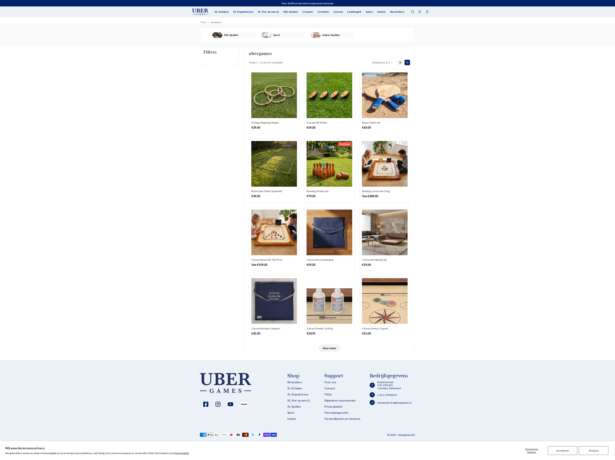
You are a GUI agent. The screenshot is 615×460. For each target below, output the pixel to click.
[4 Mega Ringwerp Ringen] (274, 95)
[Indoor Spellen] (316, 35)
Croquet (307, 11)
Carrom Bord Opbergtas (320, 259)
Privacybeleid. (181, 453)
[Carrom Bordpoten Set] (385, 232)
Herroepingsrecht (336, 412)
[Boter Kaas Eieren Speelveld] (274, 164)
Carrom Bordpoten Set (374, 259)
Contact (329, 388)
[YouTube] (230, 404)
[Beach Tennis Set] (385, 95)
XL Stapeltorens (243, 11)
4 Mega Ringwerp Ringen (265, 122)
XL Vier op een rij (268, 11)
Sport (369, 11)
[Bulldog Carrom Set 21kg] (385, 164)
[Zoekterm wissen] (412, 21)
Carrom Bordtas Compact (265, 328)
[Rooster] (407, 62)
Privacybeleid (333, 406)
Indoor (381, 11)
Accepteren (562, 450)
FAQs (328, 394)
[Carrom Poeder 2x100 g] (329, 301)
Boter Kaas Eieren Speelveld (266, 191)
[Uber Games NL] (200, 12)
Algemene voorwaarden (340, 400)
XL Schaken (222, 11)
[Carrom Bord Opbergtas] (329, 232)
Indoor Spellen (331, 34)
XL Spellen (294, 406)
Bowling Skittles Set (317, 191)
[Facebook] (205, 404)
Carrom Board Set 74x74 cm (267, 259)
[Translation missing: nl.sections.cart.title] (427, 12)
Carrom (338, 11)
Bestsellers (397, 11)
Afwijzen (594, 450)
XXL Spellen (290, 11)
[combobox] (307, 21)
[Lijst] (400, 62)
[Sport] (266, 35)
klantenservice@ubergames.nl (394, 402)
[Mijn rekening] (419, 11)
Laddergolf (354, 11)
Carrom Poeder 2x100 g (320, 328)
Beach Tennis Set (371, 122)
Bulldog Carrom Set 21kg (376, 191)
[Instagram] (218, 404)
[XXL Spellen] (217, 35)
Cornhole (323, 11)
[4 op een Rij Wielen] (329, 95)
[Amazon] (244, 404)
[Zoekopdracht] (412, 12)
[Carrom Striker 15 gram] (385, 301)
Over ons (330, 382)
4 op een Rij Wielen (317, 122)
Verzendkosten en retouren (342, 418)
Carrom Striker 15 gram (375, 328)
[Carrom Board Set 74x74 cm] (274, 232)
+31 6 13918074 (386, 394)
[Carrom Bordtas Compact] (274, 301)
